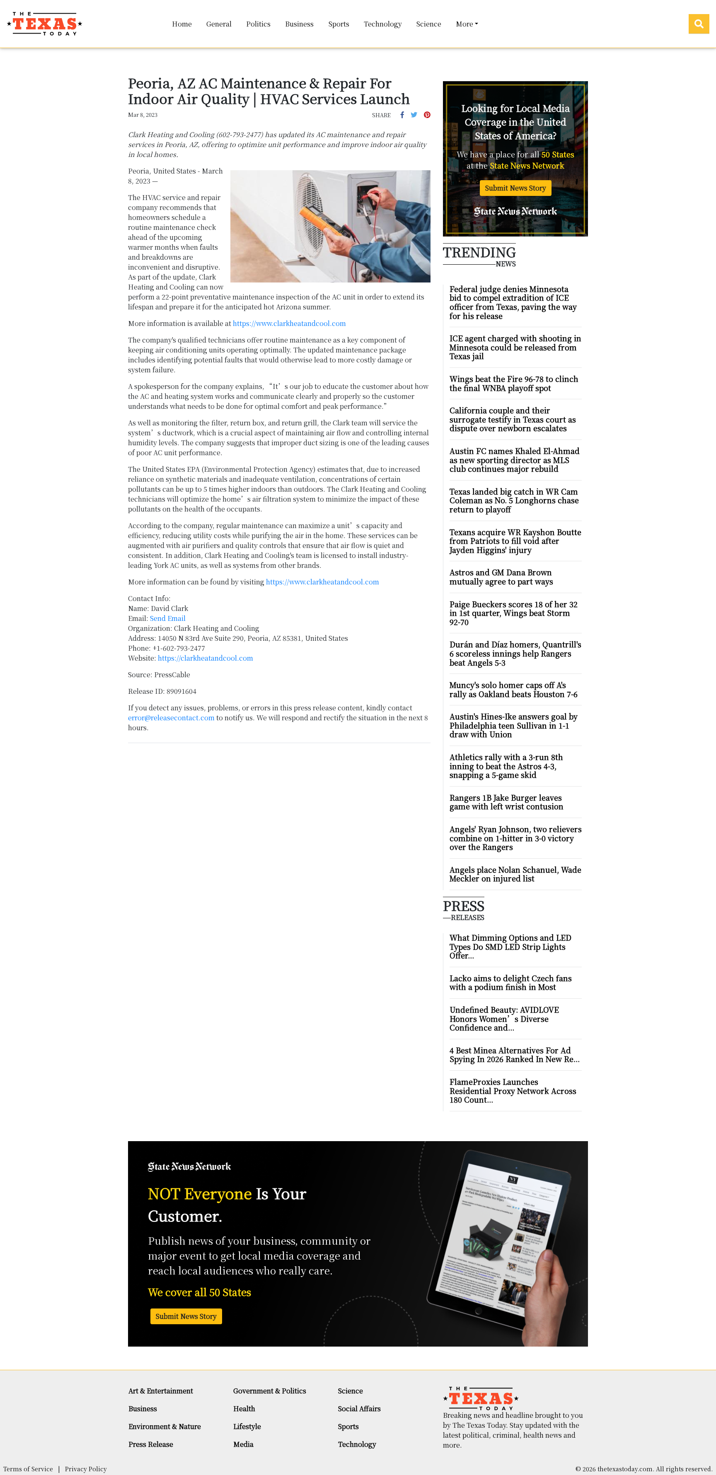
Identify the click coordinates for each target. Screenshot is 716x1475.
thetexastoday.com (625, 1469)
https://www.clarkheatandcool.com (289, 323)
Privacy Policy (86, 1469)
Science (428, 24)
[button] (402, 114)
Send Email (168, 618)
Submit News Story (515, 188)
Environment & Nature (164, 1426)
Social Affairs (359, 1408)
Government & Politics (269, 1390)
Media (243, 1444)
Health (244, 1408)
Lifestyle (247, 1426)
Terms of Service (28, 1469)
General (219, 24)
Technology (383, 24)
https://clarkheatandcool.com (205, 658)
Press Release (150, 1444)
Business (299, 24)
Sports (339, 24)
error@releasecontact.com (171, 717)
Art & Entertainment (160, 1390)
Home (182, 24)
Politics (258, 24)
